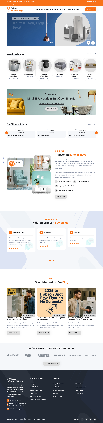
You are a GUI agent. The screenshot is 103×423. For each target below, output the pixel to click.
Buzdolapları (56, 387)
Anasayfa (39, 9)
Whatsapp (12, 4)
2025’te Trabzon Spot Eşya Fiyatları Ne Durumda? (51, 319)
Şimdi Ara (92, 9)
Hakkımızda (47, 9)
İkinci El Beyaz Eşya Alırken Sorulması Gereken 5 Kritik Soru (80, 319)
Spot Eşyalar (79, 390)
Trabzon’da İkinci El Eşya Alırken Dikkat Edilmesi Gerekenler (19, 319)
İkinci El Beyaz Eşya (36, 390)
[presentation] (88, 43)
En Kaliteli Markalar (51, 363)
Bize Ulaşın (50, 109)
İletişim (78, 9)
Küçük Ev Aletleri (57, 396)
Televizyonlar (79, 393)
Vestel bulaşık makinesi (15, 135)
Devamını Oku (12, 333)
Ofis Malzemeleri (80, 387)
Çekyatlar (55, 393)
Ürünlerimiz (56, 9)
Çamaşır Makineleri (58, 390)
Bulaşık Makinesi (43, 135)
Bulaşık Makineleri (58, 384)
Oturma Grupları (80, 384)
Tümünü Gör (91, 54)
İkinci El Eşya (33, 393)
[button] (51, 42)
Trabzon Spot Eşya (35, 396)
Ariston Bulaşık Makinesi (77, 135)
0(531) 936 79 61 (30, 1)
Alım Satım (71, 9)
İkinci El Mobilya (34, 387)
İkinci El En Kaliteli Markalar (38, 399)
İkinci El (64, 9)
